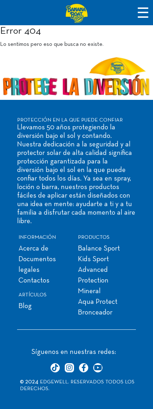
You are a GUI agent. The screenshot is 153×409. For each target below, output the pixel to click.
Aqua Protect (97, 302)
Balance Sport (99, 249)
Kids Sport (93, 259)
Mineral (89, 291)
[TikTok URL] (55, 367)
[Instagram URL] (69, 367)
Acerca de (33, 249)
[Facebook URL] (83, 367)
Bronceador (95, 313)
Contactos (34, 281)
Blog (25, 306)
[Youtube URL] (98, 367)
